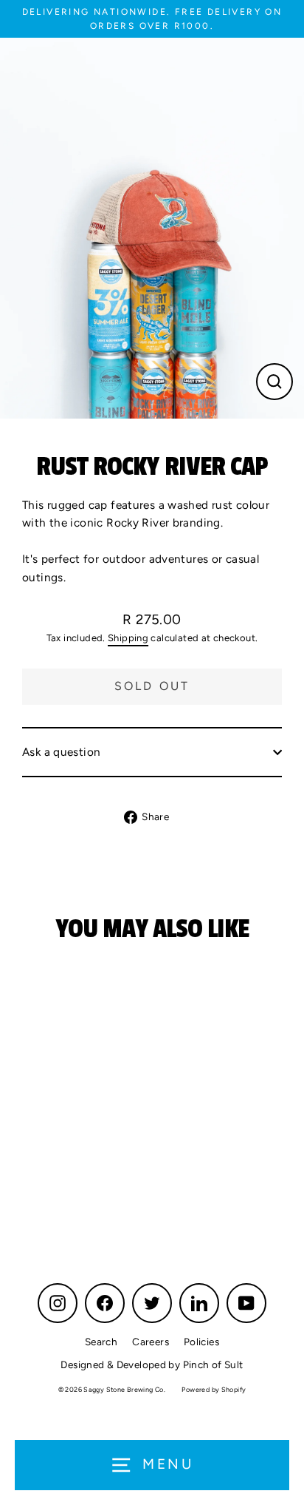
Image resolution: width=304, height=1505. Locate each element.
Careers (150, 1341)
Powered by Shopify (214, 1389)
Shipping (128, 637)
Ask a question (61, 752)
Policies (201, 1341)
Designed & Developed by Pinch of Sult (152, 1364)
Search (101, 1341)
